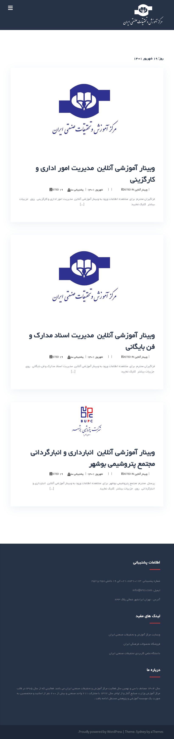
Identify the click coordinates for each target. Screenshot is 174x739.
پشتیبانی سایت (75, 190)
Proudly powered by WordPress (100, 732)
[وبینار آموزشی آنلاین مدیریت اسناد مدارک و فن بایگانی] (87, 278)
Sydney (141, 732)
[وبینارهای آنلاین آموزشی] (143, 15)
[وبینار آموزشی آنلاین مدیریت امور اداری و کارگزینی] (87, 110)
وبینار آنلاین (141, 190)
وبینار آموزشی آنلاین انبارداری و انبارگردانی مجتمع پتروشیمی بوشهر (93, 458)
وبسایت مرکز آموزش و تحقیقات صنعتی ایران (134, 634)
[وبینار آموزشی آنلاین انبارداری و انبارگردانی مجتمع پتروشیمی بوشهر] (87, 420)
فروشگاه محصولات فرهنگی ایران (141, 644)
